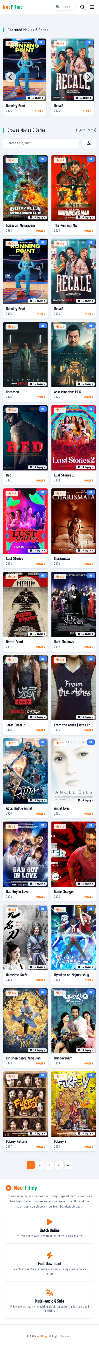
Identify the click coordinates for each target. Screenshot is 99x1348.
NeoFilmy (42, 1336)
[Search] (82, 7)
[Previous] (10, 77)
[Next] (88, 77)
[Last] (68, 1165)
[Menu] (92, 7)
